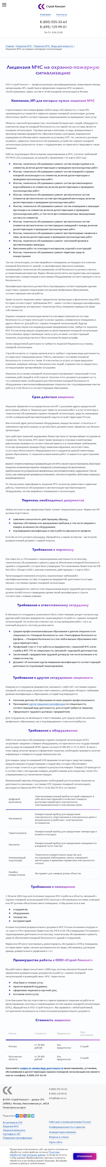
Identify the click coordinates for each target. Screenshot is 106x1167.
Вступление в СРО (12, 1122)
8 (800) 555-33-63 (53, 22)
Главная (10, 46)
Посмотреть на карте (14, 1107)
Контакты (61, 14)
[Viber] (25, 1116)
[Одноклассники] (21, 1116)
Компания (45, 14)
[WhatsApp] (29, 1116)
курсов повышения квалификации (47, 704)
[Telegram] (32, 1116)
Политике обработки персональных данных (35, 1154)
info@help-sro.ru (57, 1098)
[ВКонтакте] (17, 1116)
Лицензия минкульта (14, 1130)
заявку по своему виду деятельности (41, 1068)
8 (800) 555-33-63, (58, 1089)
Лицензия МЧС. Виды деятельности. (53, 46)
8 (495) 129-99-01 (53, 27)
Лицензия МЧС (24, 46)
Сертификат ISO (11, 1134)
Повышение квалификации (17, 1137)
